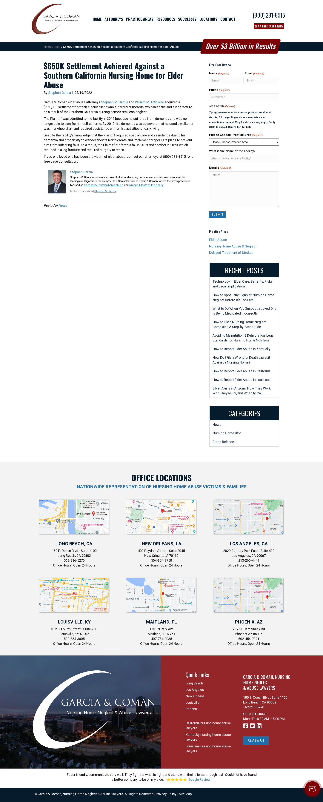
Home (48, 47)
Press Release (223, 442)
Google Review (199, 779)
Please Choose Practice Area (236, 135)
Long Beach (194, 683)
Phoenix (192, 709)
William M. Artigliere (149, 102)
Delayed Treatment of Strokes (231, 253)
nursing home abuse (111, 185)
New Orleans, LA (161, 543)
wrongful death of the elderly (146, 185)
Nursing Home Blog (227, 433)
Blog (57, 47)
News (62, 205)
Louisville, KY (74, 622)
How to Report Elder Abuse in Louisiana (241, 380)
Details (220, 168)
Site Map (185, 794)
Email (254, 73)
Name (219, 73)
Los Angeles (195, 690)
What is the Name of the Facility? (232, 151)
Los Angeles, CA (249, 543)
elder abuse (91, 185)
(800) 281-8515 (269, 15)
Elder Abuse (218, 240)
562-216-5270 (253, 707)
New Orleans (195, 696)
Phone (219, 90)
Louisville (192, 702)
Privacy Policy (166, 794)
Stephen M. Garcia (114, 102)
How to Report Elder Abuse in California (241, 371)
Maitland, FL (161, 622)
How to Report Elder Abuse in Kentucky (241, 349)
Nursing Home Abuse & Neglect (232, 246)
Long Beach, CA (74, 543)
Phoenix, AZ (249, 622)
